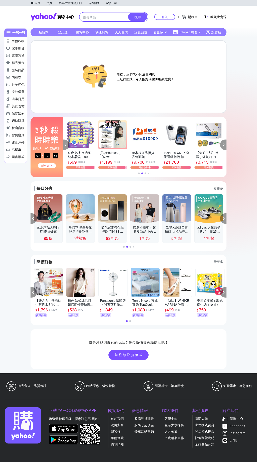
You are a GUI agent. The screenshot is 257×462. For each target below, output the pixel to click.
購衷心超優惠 (144, 425)
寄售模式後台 (204, 425)
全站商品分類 (204, 444)
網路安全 (117, 425)
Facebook (237, 425)
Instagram (238, 433)
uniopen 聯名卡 (190, 32)
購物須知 (117, 444)
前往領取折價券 (129, 354)
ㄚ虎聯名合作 (174, 437)
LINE (234, 440)
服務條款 (117, 437)
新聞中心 (236, 418)
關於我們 (117, 418)
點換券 (43, 32)
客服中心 (171, 418)
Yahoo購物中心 (52, 17)
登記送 (63, 32)
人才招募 (171, 431)
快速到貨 (101, 32)
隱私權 (115, 431)
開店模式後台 (204, 431)
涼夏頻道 (140, 32)
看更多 (158, 32)
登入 (165, 17)
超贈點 (216, 32)
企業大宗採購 (174, 425)
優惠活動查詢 (144, 431)
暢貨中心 (82, 32)
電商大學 (201, 418)
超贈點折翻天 (144, 418)
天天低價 (121, 32)
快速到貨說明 (204, 437)
